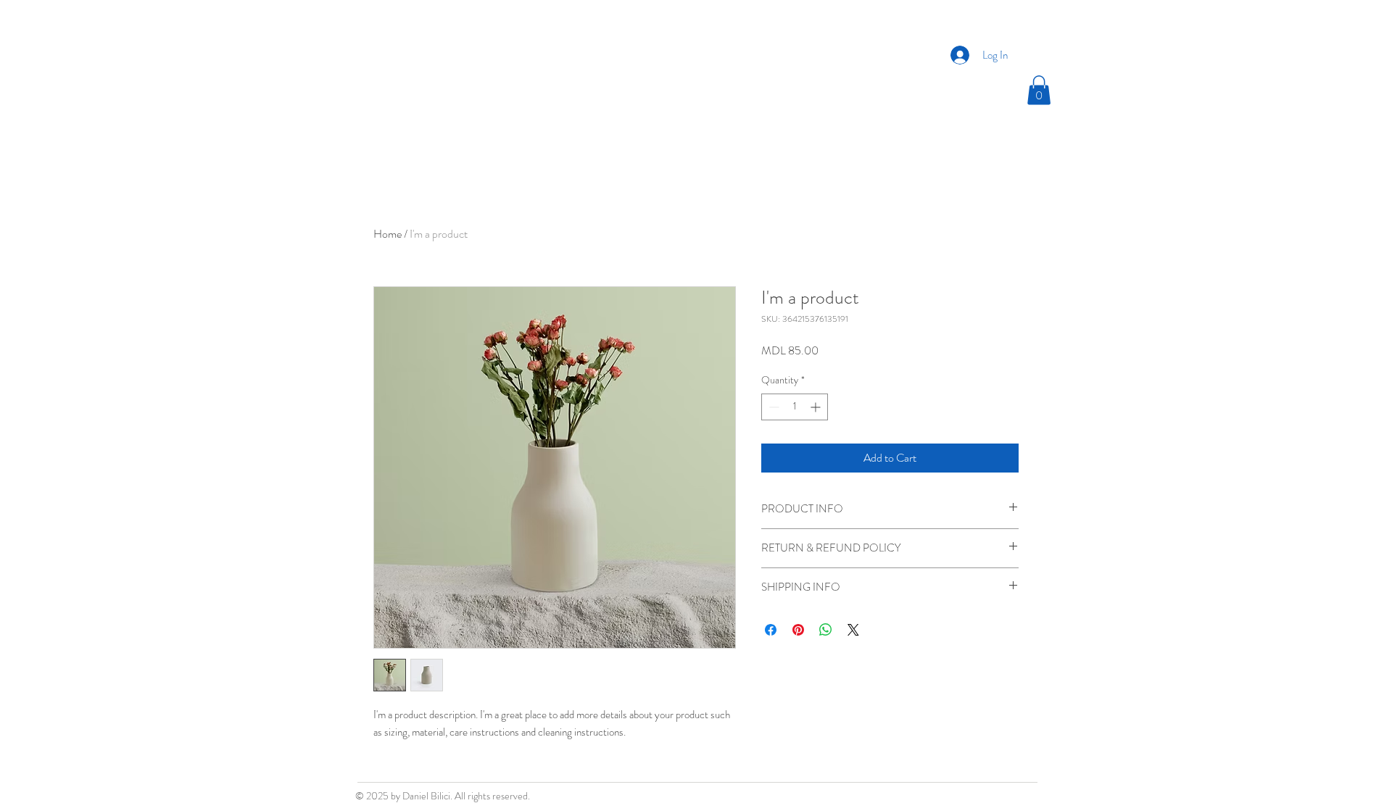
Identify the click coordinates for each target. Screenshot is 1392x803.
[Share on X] (853, 629)
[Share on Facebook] (770, 629)
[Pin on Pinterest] (798, 629)
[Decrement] (772, 407)
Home (387, 233)
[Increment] (817, 407)
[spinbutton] (795, 407)
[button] (1039, 90)
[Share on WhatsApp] (825, 629)
